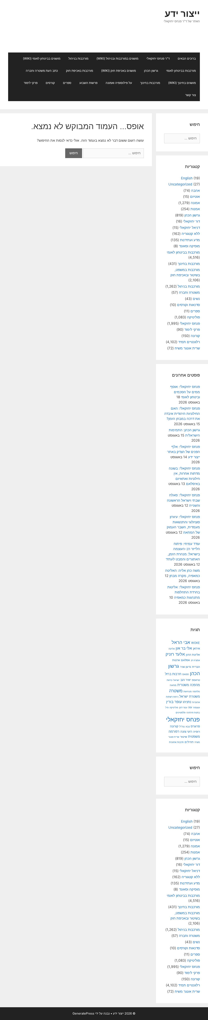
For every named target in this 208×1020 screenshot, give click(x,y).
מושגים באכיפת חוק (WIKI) (118, 71)
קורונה (195, 336)
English (187, 178)
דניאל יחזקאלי (190, 228)
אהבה (195, 190)
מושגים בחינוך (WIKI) (182, 83)
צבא (188, 726)
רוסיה (196, 731)
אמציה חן (195, 660)
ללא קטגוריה (191, 234)
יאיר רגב (185, 680)
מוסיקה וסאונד (189, 246)
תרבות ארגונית (176, 742)
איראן (196, 648)
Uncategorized (180, 184)
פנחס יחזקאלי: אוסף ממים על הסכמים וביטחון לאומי (185, 392)
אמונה (195, 203)
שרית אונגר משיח (187, 348)
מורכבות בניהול (78, 58)
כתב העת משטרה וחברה (42, 71)
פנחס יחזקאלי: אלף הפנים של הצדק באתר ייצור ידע (183, 452)
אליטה (172, 648)
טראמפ (196, 680)
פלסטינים (180, 712)
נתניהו (187, 702)
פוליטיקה (193, 317)
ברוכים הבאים (187, 58)
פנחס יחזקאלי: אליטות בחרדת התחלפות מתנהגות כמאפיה (183, 592)
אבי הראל (181, 642)
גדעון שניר (185, 666)
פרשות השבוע (88, 83)
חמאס (185, 674)
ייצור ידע (182, 13)
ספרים (67, 83)
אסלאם (185, 660)
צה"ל (182, 726)
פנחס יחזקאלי (190, 323)
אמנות (195, 209)
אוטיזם (195, 197)
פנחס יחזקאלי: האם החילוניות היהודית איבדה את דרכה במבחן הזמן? (182, 413)
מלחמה (196, 691)
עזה (190, 707)
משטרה (175, 690)
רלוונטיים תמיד (189, 342)
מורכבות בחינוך (150, 83)
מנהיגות (187, 691)
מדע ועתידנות (190, 240)
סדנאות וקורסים (188, 305)
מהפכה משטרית (188, 685)
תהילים (189, 742)
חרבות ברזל (173, 674)
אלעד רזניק (175, 654)
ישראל (176, 680)
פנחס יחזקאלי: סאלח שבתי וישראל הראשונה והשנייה (183, 500)
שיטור (183, 736)
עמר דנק (183, 707)
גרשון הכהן (151, 71)
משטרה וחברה (189, 292)
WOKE (195, 642)
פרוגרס (195, 726)
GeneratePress (83, 1013)
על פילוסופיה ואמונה (119, 83)
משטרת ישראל (189, 696)
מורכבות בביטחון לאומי (181, 71)
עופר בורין (174, 702)
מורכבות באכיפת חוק (79, 71)
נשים (196, 299)
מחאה (173, 685)
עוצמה (196, 707)
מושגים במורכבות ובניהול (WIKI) (117, 58)
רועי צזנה (186, 731)
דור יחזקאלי (191, 221)
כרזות (169, 680)
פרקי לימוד (31, 83)
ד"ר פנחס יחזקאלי (158, 58)
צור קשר (190, 95)
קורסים (50, 83)
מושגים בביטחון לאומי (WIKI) (41, 58)
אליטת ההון (193, 654)
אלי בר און (184, 648)
